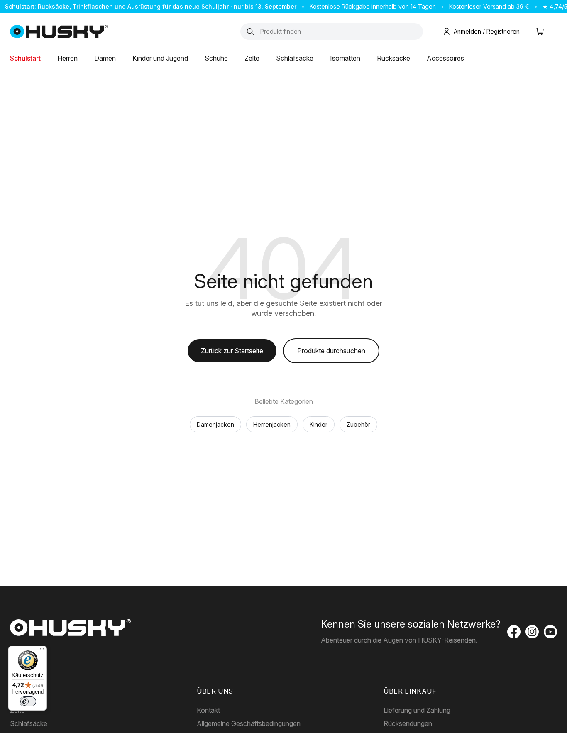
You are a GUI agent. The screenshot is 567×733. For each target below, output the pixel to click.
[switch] (28, 701)
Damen (105, 58)
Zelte (251, 58)
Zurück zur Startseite (232, 351)
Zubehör (358, 424)
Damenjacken (215, 424)
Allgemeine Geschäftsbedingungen (249, 723)
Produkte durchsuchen (331, 351)
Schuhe (216, 58)
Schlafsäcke (294, 58)
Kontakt (208, 710)
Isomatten (345, 58)
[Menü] (42, 651)
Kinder (318, 424)
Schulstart (25, 58)
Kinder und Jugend (160, 58)
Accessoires (445, 58)
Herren (67, 58)
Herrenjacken (272, 424)
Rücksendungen (408, 723)
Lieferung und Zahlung (417, 710)
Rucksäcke (393, 58)
